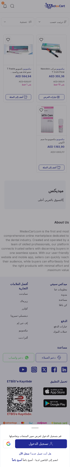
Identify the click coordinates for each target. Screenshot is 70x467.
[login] (8, 443)
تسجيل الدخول (38, 444)
